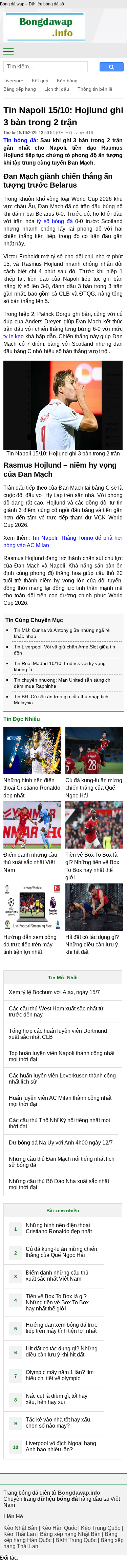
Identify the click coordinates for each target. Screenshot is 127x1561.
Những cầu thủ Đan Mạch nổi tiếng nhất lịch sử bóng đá (61, 1162)
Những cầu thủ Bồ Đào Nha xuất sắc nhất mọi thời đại (59, 1184)
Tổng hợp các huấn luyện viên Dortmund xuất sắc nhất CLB (58, 1034)
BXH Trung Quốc (76, 1540)
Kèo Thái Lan (19, 1534)
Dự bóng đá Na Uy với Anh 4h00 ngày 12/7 (61, 1143)
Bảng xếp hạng (19, 89)
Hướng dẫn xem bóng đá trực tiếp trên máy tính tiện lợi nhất (30, 944)
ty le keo (13, 336)
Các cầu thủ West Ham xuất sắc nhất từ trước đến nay (56, 1012)
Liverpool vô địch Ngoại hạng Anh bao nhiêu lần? (61, 1446)
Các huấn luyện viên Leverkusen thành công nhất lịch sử (62, 1079)
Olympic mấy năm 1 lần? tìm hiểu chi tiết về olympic (59, 1375)
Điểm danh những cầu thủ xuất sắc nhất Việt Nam (30, 862)
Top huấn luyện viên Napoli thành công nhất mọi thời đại (61, 1056)
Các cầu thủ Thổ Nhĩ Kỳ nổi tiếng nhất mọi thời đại (59, 1123)
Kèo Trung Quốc (100, 1528)
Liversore (13, 80)
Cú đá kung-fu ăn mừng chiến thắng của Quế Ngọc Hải (93, 787)
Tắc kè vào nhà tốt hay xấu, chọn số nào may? (58, 1423)
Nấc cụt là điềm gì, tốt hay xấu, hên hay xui (56, 1399)
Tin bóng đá (19, 140)
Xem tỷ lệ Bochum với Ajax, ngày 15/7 (54, 992)
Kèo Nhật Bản (20, 1528)
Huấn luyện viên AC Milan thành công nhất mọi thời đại (60, 1101)
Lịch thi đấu (56, 89)
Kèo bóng (67, 80)
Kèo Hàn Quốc (59, 1528)
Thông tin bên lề (95, 89)
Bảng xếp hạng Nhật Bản (70, 1534)
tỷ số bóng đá (54, 221)
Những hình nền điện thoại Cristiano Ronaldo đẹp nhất (31, 787)
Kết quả (40, 80)
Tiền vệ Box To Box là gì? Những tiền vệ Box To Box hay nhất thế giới (57, 1302)
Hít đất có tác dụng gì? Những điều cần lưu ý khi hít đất (92, 944)
